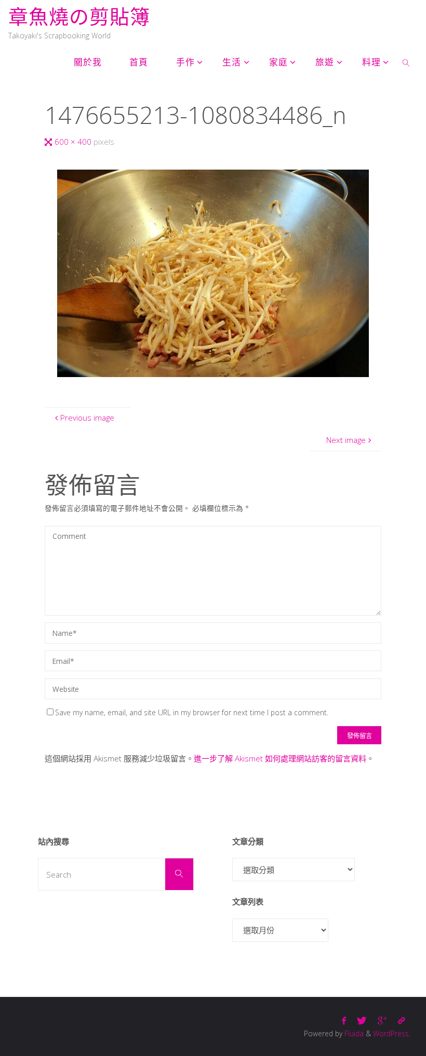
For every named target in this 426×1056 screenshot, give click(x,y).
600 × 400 (74, 141)
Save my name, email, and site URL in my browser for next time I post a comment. (191, 712)
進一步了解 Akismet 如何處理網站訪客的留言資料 (280, 758)
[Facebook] (344, 1020)
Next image (346, 440)
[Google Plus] (382, 1020)
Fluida (353, 1033)
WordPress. (391, 1033)
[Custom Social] (401, 1020)
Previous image (87, 417)
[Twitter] (362, 1020)
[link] (406, 62)
